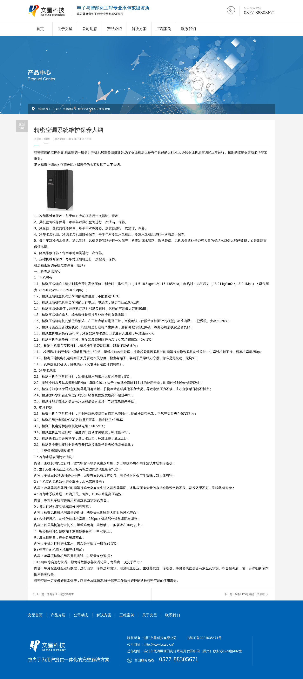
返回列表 (22, 126)
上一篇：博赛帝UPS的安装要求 (55, 594)
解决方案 (139, 29)
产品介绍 (114, 29)
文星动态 (68, 108)
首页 (40, 29)
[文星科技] (47, 11)
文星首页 (35, 615)
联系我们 (188, 29)
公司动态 (89, 29)
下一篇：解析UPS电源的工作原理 (244, 594)
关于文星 (65, 29)
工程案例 (163, 29)
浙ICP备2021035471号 (205, 638)
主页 (55, 108)
